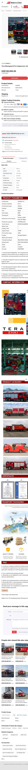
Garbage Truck (14, 734)
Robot (2, 720)
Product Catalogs (22, 715)
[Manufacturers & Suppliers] (14, 2)
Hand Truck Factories (21, 745)
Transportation (9, 10)
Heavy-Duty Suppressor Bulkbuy (10, 756)
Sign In (3, 151)
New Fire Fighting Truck (20, 749)
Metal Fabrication (5, 718)
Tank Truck (5, 734)
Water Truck (23, 734)
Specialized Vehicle (17, 10)
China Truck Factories (8, 745)
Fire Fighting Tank (21, 752)
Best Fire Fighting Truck (8, 752)
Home (2, 10)
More (2, 759)
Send (14, 632)
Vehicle (16, 720)
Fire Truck (25, 10)
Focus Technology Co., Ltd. (18, 764)
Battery (17, 718)
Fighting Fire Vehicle (7, 749)
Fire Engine (5, 738)
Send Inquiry (14, 78)
